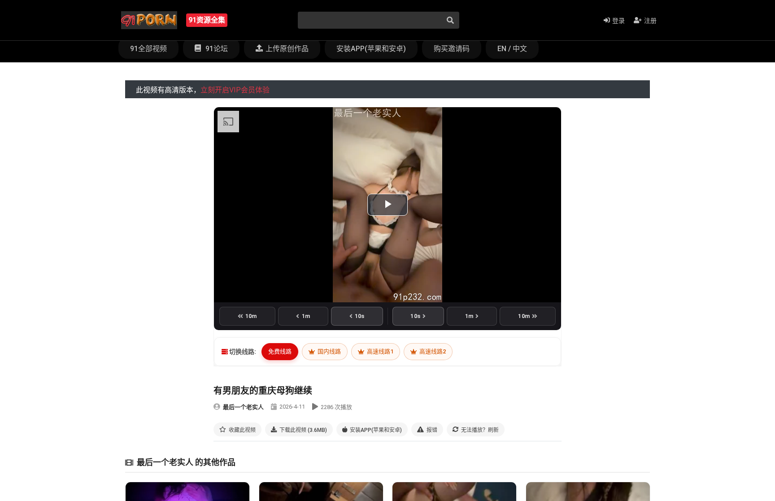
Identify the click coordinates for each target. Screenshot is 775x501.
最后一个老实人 (243, 407)
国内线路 (328, 351)
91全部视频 (148, 48)
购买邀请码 (452, 48)
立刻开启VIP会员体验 (235, 90)
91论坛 (216, 48)
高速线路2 (432, 351)
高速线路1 (379, 351)
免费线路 (280, 351)
